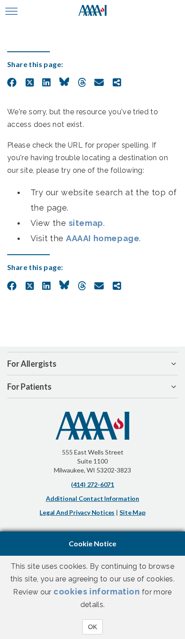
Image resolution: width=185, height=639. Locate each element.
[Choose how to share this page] (117, 83)
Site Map (132, 512)
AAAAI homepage (102, 238)
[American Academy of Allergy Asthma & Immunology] (92, 11)
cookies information (96, 591)
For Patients (29, 387)
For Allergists (32, 364)
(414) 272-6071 (92, 484)
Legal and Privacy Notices (77, 512)
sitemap (86, 223)
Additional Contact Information (92, 498)
